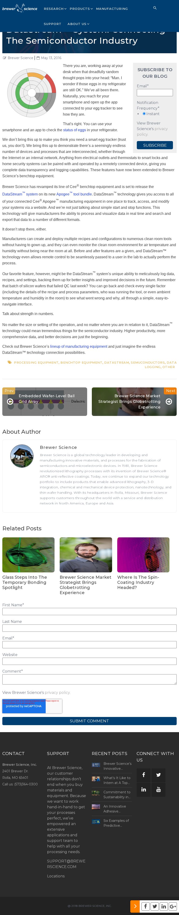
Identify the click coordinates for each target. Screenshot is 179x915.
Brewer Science (20, 58)
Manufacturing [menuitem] (112, 9)
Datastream (116, 362)
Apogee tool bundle (74, 194)
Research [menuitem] (54, 9)
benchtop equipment (81, 362)
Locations (56, 876)
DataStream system (20, 194)
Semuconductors (148, 362)
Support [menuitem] (53, 24)
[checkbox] (155, 114)
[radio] (154, 114)
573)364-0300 (26, 784)
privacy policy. (57, 692)
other (168, 367)
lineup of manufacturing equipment (78, 346)
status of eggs (74, 130)
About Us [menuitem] (77, 24)
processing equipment (36, 362)
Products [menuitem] (80, 9)
